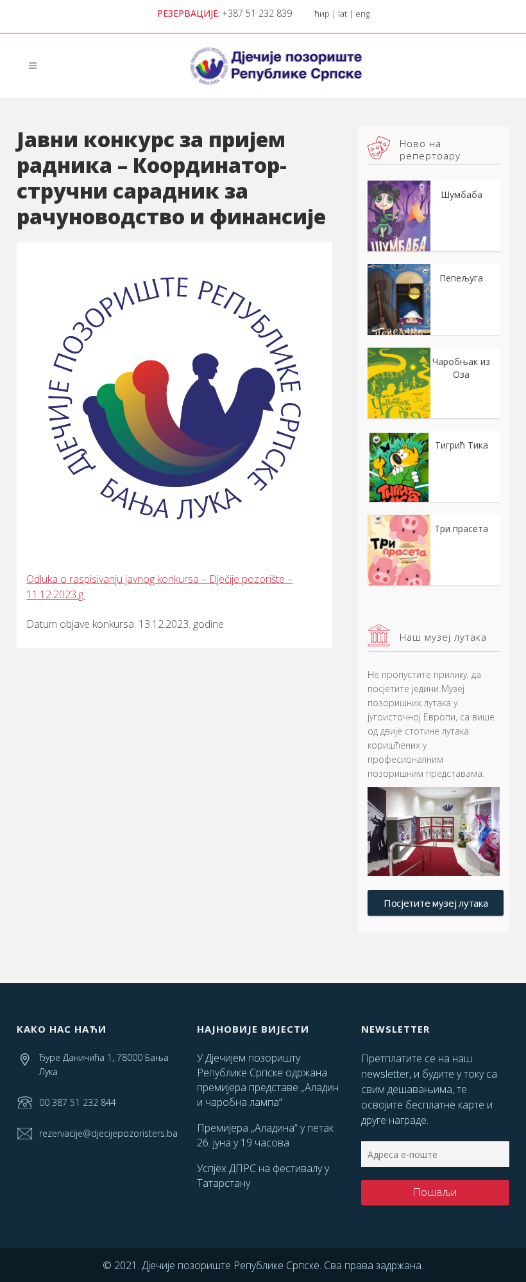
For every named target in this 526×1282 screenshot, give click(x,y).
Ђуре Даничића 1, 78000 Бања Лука (104, 1064)
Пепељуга (461, 278)
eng (362, 13)
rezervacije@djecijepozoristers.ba (108, 1133)
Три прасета (461, 528)
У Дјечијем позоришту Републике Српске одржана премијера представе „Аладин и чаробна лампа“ (268, 1080)
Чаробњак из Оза (461, 367)
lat (342, 13)
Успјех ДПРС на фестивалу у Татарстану (263, 1175)
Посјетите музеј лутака (436, 902)
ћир (322, 13)
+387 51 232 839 (257, 13)
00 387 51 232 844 (77, 1102)
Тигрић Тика (461, 445)
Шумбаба (461, 194)
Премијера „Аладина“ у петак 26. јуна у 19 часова (265, 1135)
